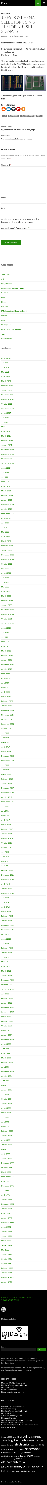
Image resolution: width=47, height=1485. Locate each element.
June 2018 (5, 770)
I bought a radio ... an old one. (12, 1422)
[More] (23, 109)
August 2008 (6, 1044)
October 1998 (6, 1167)
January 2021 (6, 660)
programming (11, 1466)
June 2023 (5, 527)
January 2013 (6, 953)
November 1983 (7, 1277)
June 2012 (5, 957)
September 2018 (7, 760)
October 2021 (6, 619)
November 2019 (7, 715)
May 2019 (5, 742)
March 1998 (6, 1172)
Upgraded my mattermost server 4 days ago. (18, 128)
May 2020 (5, 687)
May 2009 (5, 1030)
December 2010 (7, 1007)
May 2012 (5, 962)
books (37, 1441)
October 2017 (6, 797)
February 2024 (7, 495)
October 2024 (6, 459)
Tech (3, 334)
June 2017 (5, 811)
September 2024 (7, 463)
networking (11, 1459)
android (16, 1437)
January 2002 (6, 1135)
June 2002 (5, 1122)
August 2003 (6, 1108)
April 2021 (5, 646)
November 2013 (7, 930)
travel (18, 1471)
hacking (21, 1449)
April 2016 (5, 866)
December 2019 (7, 710)
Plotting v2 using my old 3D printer (15, 1385)
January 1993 (6, 1218)
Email (4, 208)
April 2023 (5, 536)
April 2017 (5, 820)
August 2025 (6, 413)
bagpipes (13, 1440)
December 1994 (7, 1204)
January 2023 (6, 550)
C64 (4, 116)
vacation (24, 1471)
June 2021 (5, 637)
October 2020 (6, 669)
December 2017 (7, 788)
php (24, 1462)
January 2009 (6, 1035)
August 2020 (6, 678)
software (12, 1471)
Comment (6, 165)
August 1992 (6, 1227)
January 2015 (6, 888)
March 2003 (6, 1113)
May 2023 (5, 532)
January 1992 (6, 1231)
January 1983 (6, 1282)
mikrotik (22, 1456)
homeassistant (8, 1452)
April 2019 (5, 747)
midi (15, 1456)
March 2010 (6, 1017)
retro (39, 116)
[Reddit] (4, 109)
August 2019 (6, 728)
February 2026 (7, 385)
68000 (9, 1437)
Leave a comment (22, 36)
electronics (13, 116)
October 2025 (6, 404)
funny (41, 1444)
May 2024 (5, 482)
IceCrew (4, 306)
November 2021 (7, 614)
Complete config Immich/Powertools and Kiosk (19, 1425)
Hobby (4, 302)
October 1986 (6, 1259)
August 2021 (6, 628)
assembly (36, 1436)
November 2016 (7, 838)
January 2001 (6, 1145)
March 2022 (6, 596)
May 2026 (5, 372)
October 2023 (6, 509)
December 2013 (7, 925)
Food (3, 297)
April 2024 (5, 486)
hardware (32, 1448)
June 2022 (5, 582)
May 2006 (5, 1085)
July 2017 (5, 806)
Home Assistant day (9, 1390)
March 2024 (6, 491)
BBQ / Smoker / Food (9, 283)
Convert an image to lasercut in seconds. (16, 137)
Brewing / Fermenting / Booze (12, 288)
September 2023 (7, 514)
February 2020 (7, 701)
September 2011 (7, 989)
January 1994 (6, 1209)
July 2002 (5, 1117)
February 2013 (7, 948)
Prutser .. (5, 3)
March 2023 (6, 541)
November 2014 (7, 893)
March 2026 (6, 381)
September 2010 (7, 1012)
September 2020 (7, 674)
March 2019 (6, 751)
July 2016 (5, 852)
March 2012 (6, 971)
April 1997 (5, 1181)
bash (23, 1440)
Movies (4, 316)
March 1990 (6, 1241)
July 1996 (5, 1190)
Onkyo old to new (8, 1427)
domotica (10, 1445)
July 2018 (5, 765)
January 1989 (6, 1245)
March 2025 (6, 436)
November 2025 (7, 399)
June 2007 (5, 1067)
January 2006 (6, 1090)
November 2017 (7, 792)
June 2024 (5, 477)
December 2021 (7, 610)
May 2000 (5, 1149)
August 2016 (6, 847)
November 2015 (7, 879)
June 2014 (5, 902)
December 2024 (7, 450)
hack (16, 1449)
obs (24, 1459)
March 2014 (6, 911)
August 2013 (6, 939)
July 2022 (5, 578)
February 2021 (7, 655)
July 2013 (5, 943)
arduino (25, 1436)
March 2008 (6, 1058)
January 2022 (6, 605)
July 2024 (5, 472)
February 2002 (7, 1131)
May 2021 (5, 642)
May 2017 (5, 815)
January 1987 (6, 1254)
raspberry (37, 1466)
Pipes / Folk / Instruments (11, 329)
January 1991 (6, 1236)
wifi (29, 1471)
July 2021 (5, 632)
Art (2, 279)
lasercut (27, 1452)
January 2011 (6, 1003)
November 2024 (7, 454)
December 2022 (7, 555)
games (9, 1449)
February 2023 (7, 546)
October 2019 (6, 719)
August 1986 (6, 1263)
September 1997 (7, 1177)
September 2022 (7, 568)
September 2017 (7, 802)
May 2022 (5, 587)
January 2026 (6, 390)
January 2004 (6, 1103)
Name (4, 197)
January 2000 (6, 1158)
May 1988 (5, 1250)
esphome (34, 1445)
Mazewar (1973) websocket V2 (13, 1383)
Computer (5, 13)
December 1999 (7, 1163)
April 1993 (5, 1213)
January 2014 (6, 921)
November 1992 (7, 1222)
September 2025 (7, 408)
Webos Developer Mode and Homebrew (16, 1420)
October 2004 (6, 1099)
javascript (20, 1453)
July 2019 (5, 733)
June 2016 (5, 856)
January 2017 (6, 834)
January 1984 (6, 1273)
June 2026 (5, 367)
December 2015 (7, 875)
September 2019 (7, 724)
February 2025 (7, 440)
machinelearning (7, 1456)
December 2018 (7, 756)
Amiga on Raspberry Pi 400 (11, 1416)
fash (12, 36)
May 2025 (5, 427)
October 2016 (6, 843)
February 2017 (7, 829)
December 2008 (7, 1039)
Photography (6, 325)
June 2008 (5, 1049)
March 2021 (6, 651)
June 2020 (5, 683)
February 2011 (7, 998)
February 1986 (7, 1268)
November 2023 (7, 504)
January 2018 (6, 783)
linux (33, 1453)
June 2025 (5, 422)
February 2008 (7, 1062)
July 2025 (5, 418)
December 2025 (7, 395)
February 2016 (7, 870)
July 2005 (5, 1094)
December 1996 (7, 1186)
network (3, 1459)
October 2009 (6, 1026)
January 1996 (6, 1199)
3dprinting (5, 274)
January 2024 (6, 500)
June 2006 (5, 1081)
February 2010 (7, 1021)
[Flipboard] (18, 109)
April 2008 (5, 1053)
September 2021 (7, 623)
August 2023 (6, 518)
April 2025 (5, 431)
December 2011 (7, 980)
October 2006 (6, 1076)
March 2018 (6, 774)
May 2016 (5, 861)
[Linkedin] (8, 109)
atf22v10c (4, 1441)
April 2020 (5, 692)
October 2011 (6, 985)
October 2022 (6, 564)
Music (3, 320)
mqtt (30, 1455)
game (3, 1449)
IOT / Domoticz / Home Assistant (14, 311)
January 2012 (6, 975)
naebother (37, 1456)
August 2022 (6, 573)
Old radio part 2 (7, 1387)
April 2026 (5, 376)
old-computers (28, 116)
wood (33, 1471)
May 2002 (5, 1126)
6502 (3, 1436)
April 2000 (5, 1154)
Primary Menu (44, 3)
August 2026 (6, 358)
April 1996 (5, 1195)
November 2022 (7, 559)
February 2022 (7, 600)
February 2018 (7, 779)
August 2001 (6, 1140)
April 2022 (5, 591)
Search (4, 1347)
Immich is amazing (8, 1409)
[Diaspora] (13, 109)
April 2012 (5, 966)
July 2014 (5, 898)
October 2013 (6, 934)
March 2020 (6, 696)
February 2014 (7, 916)
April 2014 (5, 907)
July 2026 (5, 363)
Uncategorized (7, 338)
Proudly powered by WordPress (11, 1482)
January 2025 (6, 445)
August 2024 (6, 468)
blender (30, 1440)
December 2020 (7, 664)
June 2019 (5, 738)
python (27, 1466)
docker (3, 1445)
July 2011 (5, 994)
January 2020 (6, 706)
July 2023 (5, 523)
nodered (19, 1459)
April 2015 (5, 884)
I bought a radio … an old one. (12, 1392)
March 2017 (6, 824)
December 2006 (7, 1071)
